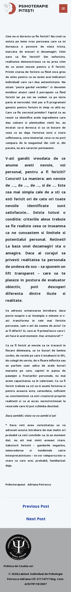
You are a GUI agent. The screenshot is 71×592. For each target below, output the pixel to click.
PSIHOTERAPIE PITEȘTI (33, 8)
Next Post (36, 518)
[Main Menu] (63, 8)
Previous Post (36, 506)
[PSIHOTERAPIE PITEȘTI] (10, 8)
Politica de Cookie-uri (18, 566)
